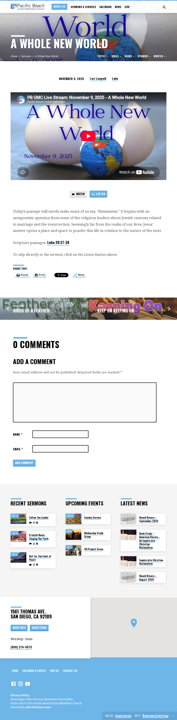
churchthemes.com (38, 707)
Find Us (54, 671)
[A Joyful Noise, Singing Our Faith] (18, 536)
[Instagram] (20, 684)
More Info (19, 628)
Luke (115, 78)
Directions (39, 628)
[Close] (173, 716)
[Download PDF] (37, 522)
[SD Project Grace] (73, 550)
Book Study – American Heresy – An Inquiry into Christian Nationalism (149, 540)
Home (14, 56)
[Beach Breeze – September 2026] (128, 519)
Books (128, 56)
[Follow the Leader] (18, 519)
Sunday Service (92, 517)
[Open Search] (164, 7)
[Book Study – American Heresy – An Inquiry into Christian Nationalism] (128, 535)
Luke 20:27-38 (58, 242)
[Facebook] (13, 684)
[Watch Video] (30, 523)
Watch (80, 194)
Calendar (105, 7)
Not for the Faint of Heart (40, 557)
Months (159, 56)
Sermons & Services (83, 7)
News (118, 7)
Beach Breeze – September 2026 (148, 519)
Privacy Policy (20, 695)
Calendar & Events (34, 671)
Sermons (26, 56)
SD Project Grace (93, 549)
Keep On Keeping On (115, 310)
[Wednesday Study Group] (73, 534)
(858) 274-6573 (21, 647)
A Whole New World (46, 56)
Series (115, 56)
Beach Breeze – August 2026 (148, 577)
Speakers (143, 56)
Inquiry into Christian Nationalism (151, 561)
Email (18, 449)
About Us (59, 6)
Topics (101, 56)
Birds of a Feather (31, 310)
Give (127, 7)
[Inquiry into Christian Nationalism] (128, 561)
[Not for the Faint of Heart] (18, 557)
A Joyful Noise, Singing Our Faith (38, 536)
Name (17, 434)
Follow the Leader (39, 517)
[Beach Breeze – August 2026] (128, 577)
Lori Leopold (98, 78)
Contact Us (70, 671)
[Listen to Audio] (34, 522)
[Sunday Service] (73, 519)
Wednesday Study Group (93, 534)
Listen (100, 194)
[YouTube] (27, 684)
